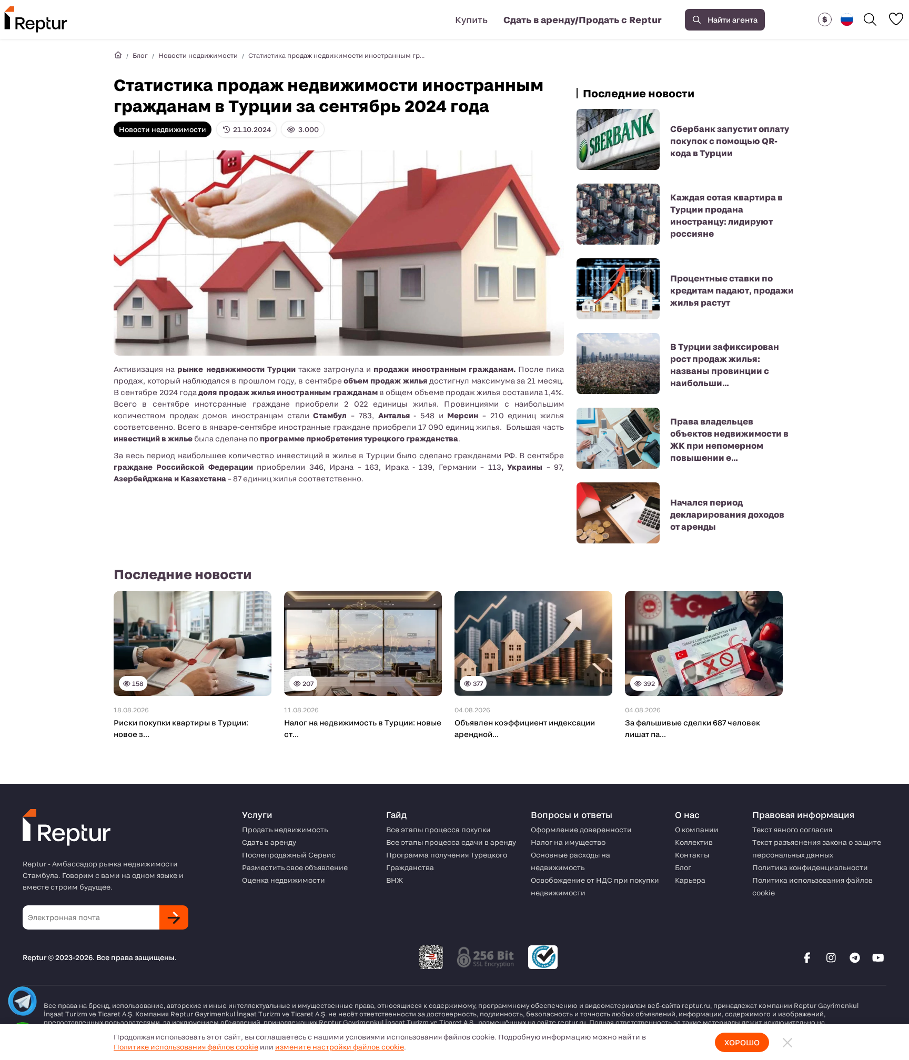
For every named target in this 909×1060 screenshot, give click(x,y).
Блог (140, 55)
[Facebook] (807, 957)
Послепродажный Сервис (289, 855)
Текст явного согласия (792, 829)
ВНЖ (394, 880)
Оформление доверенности (581, 829)
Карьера (690, 880)
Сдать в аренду (269, 842)
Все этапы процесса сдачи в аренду (451, 842)
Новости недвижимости (198, 55)
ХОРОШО (742, 1042)
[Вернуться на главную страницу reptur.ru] (118, 55)
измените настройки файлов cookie (339, 1047)
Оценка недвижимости (283, 880)
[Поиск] (870, 19)
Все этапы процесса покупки (438, 829)
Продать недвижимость (285, 829)
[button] (825, 19)
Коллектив (694, 842)
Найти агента (733, 19)
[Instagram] (831, 957)
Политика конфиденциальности (810, 867)
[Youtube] (878, 957)
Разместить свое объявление (295, 867)
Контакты (692, 855)
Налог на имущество (568, 842)
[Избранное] (896, 19)
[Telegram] (855, 957)
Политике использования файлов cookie (186, 1047)
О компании (697, 829)
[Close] (787, 1042)
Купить (471, 19)
